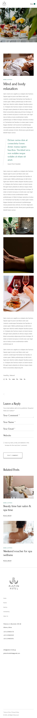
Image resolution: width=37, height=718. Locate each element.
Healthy (6, 375)
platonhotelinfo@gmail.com (11, 653)
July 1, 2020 (11, 495)
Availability (6, 611)
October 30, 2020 (13, 72)
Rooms (5, 602)
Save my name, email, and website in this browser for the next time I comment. (17, 444)
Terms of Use (7, 712)
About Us (5, 616)
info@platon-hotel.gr (9, 650)
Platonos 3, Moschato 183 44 (12, 624)
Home (4, 598)
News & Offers (7, 79)
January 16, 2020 (13, 540)
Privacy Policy (15, 712)
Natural (12, 375)
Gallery (5, 607)
